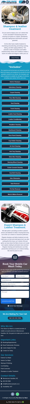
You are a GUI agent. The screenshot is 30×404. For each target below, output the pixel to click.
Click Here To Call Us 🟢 (16, 402)
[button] (27, 2)
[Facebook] (12, 394)
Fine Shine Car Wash (22, 397)
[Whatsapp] (17, 394)
